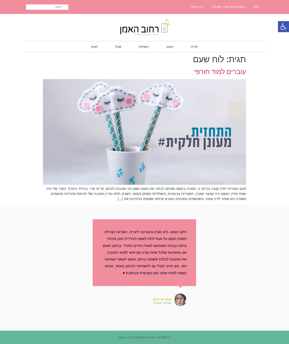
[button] (283, 26)
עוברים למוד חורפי (220, 71)
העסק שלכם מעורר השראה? (228, 6)
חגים (94, 47)
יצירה (194, 47)
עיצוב (169, 47)
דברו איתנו (197, 6)
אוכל (118, 47)
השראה (144, 47)
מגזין (256, 6)
